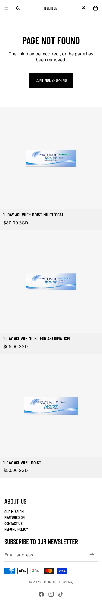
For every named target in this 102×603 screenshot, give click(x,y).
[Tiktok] (60, 594)
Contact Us (13, 523)
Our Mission (14, 511)
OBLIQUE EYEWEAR (57, 582)
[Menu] (6, 8)
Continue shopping (51, 80)
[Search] (18, 8)
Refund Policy (16, 529)
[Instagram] (51, 594)
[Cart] (95, 8)
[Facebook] (41, 594)
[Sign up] (92, 554)
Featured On (14, 517)
